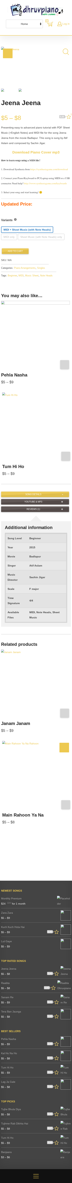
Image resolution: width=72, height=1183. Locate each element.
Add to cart (15, 251)
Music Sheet (32, 275)
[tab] (35, 494)
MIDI (21, 275)
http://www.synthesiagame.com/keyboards (45, 183)
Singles (41, 268)
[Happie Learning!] (37, 10)
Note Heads (46, 275)
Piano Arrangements (25, 268)
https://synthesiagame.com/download (49, 169)
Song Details (33, 494)
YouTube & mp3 (33, 501)
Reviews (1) (33, 509)
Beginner (12, 275)
